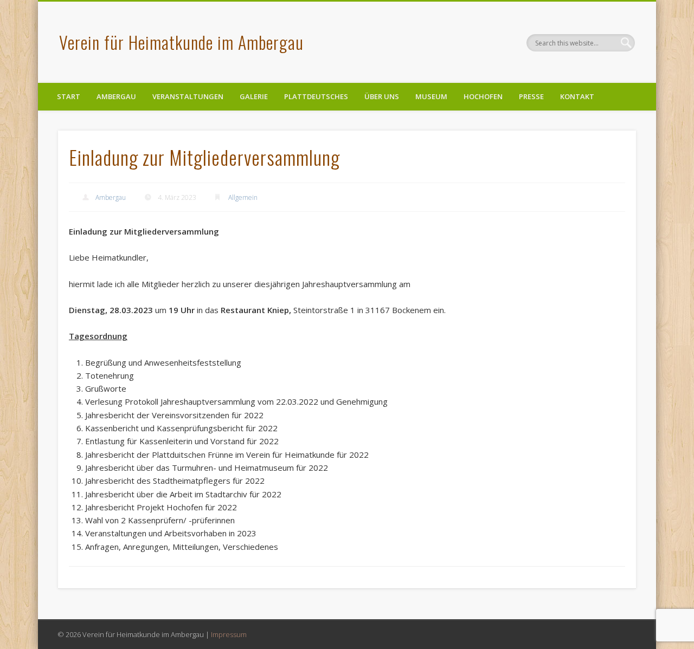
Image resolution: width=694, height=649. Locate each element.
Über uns (381, 96)
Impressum (229, 634)
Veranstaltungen (187, 96)
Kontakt (577, 96)
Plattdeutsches (316, 96)
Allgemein (243, 197)
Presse (531, 96)
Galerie (254, 96)
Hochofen (483, 96)
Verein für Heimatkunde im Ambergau (181, 42)
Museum (431, 96)
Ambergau (116, 96)
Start (68, 96)
